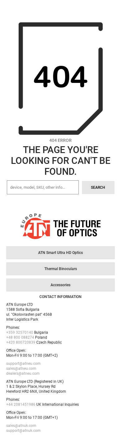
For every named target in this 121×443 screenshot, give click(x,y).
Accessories (60, 285)
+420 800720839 (20, 342)
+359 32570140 (19, 332)
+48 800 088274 (20, 337)
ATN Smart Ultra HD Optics (60, 253)
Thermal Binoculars (60, 269)
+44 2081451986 (20, 404)
